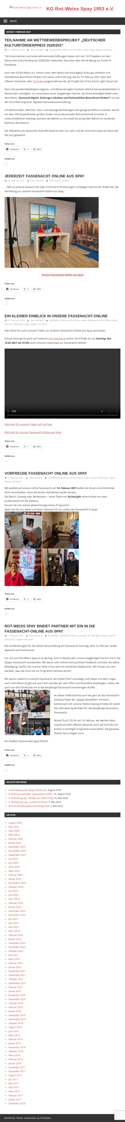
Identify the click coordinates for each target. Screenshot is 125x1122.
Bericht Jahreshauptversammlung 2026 (29, 805)
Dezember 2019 (17, 1015)
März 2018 (14, 1055)
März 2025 (14, 870)
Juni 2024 (14, 894)
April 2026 (14, 830)
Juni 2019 (14, 1031)
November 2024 (17, 882)
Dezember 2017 (17, 1067)
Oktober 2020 (16, 1003)
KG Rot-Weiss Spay (79, 49)
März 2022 (14, 959)
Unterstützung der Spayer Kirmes (26, 789)
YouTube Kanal (57, 338)
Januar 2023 (15, 939)
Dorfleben (55, 320)
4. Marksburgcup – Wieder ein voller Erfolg (31, 798)
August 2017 (15, 1075)
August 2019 (15, 1027)
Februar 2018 (16, 1059)
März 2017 (14, 1091)
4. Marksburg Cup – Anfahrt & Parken (28, 802)
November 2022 (17, 946)
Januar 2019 (15, 1043)
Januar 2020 (15, 1011)
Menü (13, 21)
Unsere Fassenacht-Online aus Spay (63, 274)
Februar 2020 (16, 1007)
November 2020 (17, 999)
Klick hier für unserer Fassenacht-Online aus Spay (33, 432)
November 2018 (17, 1047)
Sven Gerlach (37, 49)
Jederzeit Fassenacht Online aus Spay (44, 176)
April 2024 (14, 898)
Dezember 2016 (17, 1103)
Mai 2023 (14, 926)
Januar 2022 (15, 967)
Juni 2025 (14, 862)
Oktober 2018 (16, 1051)
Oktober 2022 (16, 951)
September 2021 (17, 983)
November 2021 (17, 975)
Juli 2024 (13, 890)
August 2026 (15, 822)
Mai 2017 (14, 1083)
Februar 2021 (16, 987)
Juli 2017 (13, 1079)
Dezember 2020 (17, 995)
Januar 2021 (15, 991)
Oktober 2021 (16, 979)
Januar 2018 (15, 1063)
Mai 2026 (14, 826)
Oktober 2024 (16, 886)
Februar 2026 (16, 838)
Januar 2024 (15, 906)
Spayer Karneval (104, 49)
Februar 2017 (16, 1095)
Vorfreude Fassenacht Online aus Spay (46, 473)
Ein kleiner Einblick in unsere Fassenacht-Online (56, 316)
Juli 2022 (13, 955)
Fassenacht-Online (59, 49)
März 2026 (14, 834)
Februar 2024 (16, 902)
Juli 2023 (13, 919)
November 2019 (17, 1019)
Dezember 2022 (17, 942)
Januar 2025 (15, 878)
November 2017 (17, 1071)
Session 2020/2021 (14, 324)
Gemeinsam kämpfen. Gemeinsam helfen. (31, 793)
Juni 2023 (14, 922)
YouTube (38, 81)
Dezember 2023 (17, 910)
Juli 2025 (13, 858)
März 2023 (14, 930)
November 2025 (17, 850)
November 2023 (17, 914)
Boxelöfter (53, 635)
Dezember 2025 (17, 846)
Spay (92, 49)
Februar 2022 (16, 963)
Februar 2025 (16, 874)
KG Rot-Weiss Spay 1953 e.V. (80, 8)
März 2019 (14, 1035)
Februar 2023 (16, 935)
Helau (84, 320)
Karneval (92, 320)
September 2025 (17, 854)
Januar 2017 (15, 1099)
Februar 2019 (16, 1039)
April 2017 (14, 1087)
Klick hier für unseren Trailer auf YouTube (28, 424)
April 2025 (14, 866)
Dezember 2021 (17, 971)
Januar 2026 (15, 842)
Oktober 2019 (16, 1023)
